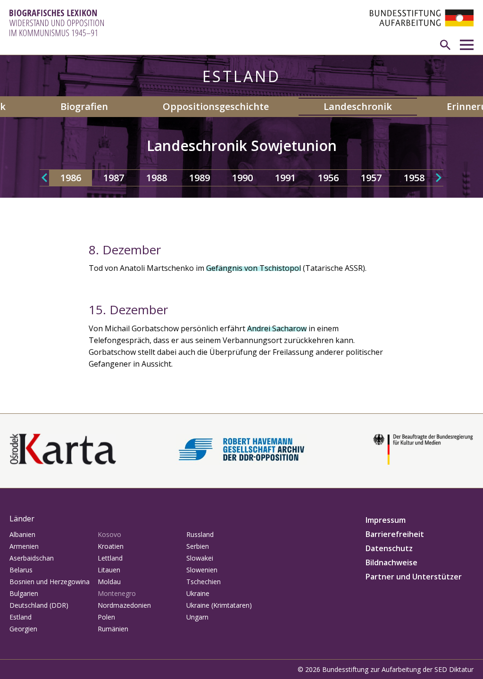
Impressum (386, 520)
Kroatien (111, 546)
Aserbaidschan (31, 557)
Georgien (23, 628)
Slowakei (199, 557)
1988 (156, 177)
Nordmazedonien (124, 605)
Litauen (109, 569)
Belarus (21, 569)
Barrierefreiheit (395, 534)
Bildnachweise (391, 562)
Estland (20, 616)
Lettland (110, 557)
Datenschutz (389, 548)
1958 (414, 177)
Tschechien (203, 581)
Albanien (22, 534)
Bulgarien (23, 593)
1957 (371, 177)
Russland (200, 534)
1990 (242, 177)
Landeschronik (358, 106)
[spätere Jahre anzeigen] (438, 177)
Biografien (84, 106)
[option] (70, 178)
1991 (285, 177)
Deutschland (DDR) (38, 605)
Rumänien (113, 628)
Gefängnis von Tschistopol (253, 268)
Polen (106, 616)
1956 (328, 177)
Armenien (24, 546)
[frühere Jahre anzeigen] (44, 177)
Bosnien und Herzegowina (49, 581)
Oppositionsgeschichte (216, 106)
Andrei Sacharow (277, 328)
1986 (70, 177)
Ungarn (197, 616)
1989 (199, 177)
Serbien (197, 546)
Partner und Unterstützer (414, 576)
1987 (113, 177)
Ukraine (197, 593)
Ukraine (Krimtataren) (219, 605)
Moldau (109, 581)
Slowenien (201, 569)
